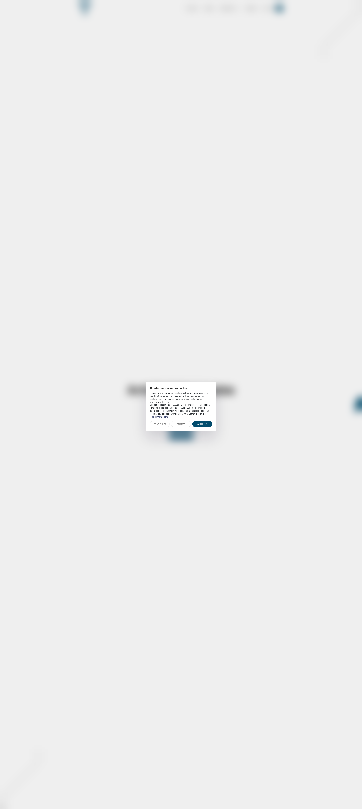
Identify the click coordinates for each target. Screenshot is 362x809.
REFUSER (181, 424)
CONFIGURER (160, 424)
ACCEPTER (202, 424)
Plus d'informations (159, 416)
